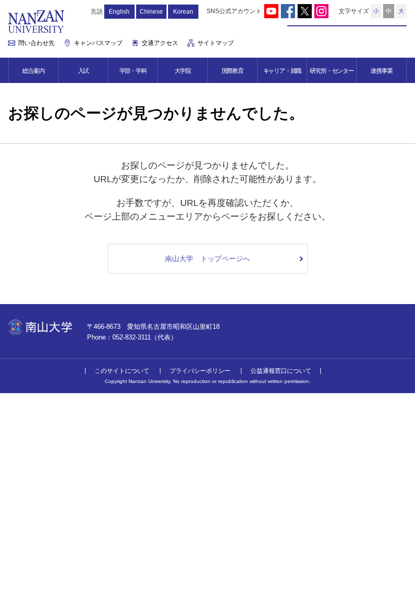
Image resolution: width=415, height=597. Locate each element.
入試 (83, 70)
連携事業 (381, 70)
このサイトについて (122, 370)
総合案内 (33, 70)
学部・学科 (133, 70)
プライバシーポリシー (200, 370)
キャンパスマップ (98, 43)
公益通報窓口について (281, 370)
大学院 (183, 70)
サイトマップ (215, 43)
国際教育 (232, 70)
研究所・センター (331, 70)
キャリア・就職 (282, 70)
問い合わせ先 (36, 43)
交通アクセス (160, 43)
